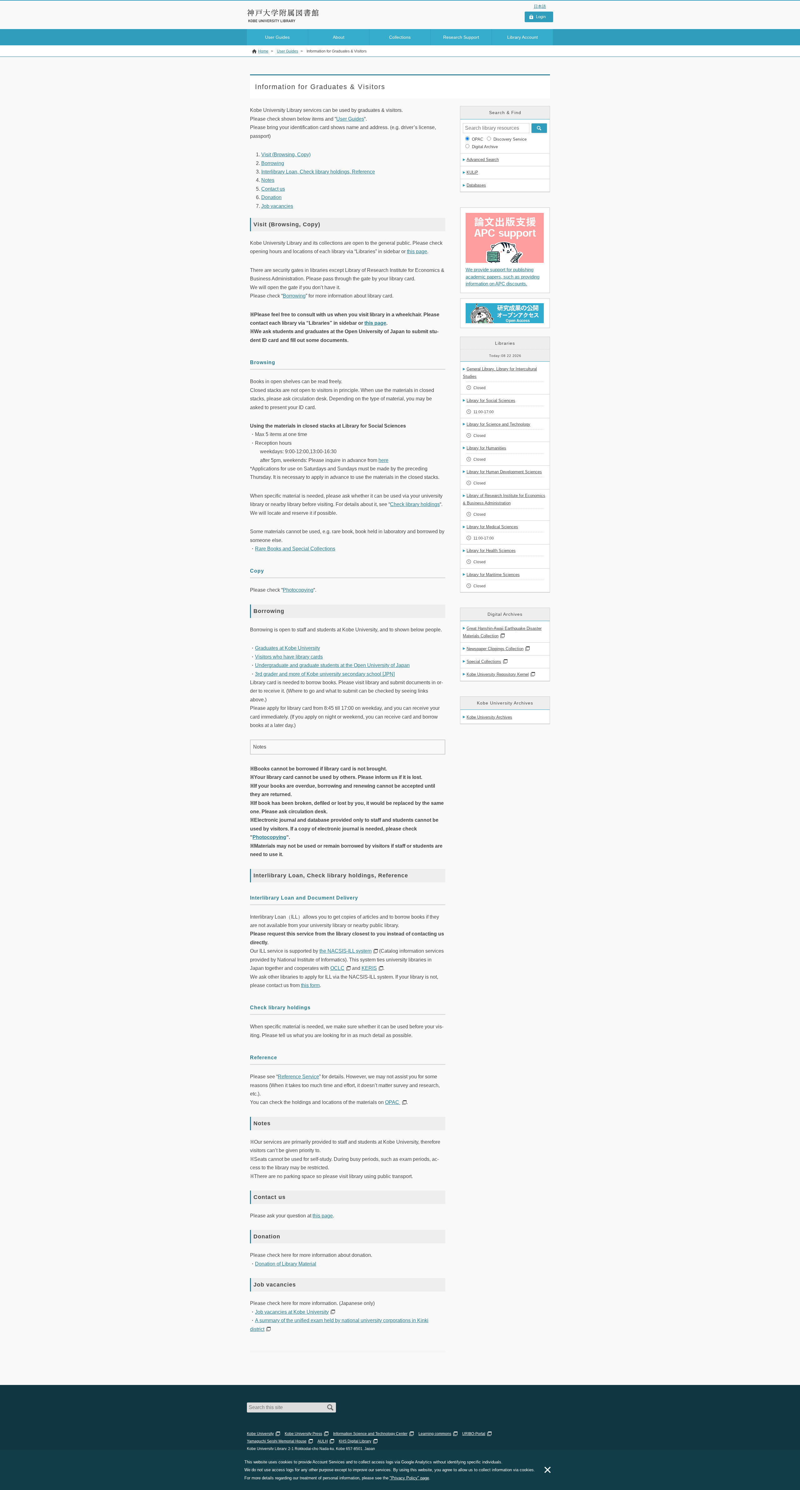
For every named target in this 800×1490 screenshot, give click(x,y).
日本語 (540, 6)
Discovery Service (510, 139)
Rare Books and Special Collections (295, 548)
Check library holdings (415, 504)
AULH (323, 1441)
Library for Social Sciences (491, 400)
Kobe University (260, 1434)
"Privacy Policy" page (409, 1478)
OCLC (337, 968)
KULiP (472, 172)
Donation (271, 197)
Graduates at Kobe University (287, 648)
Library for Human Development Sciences (504, 471)
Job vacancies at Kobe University (292, 1312)
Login (541, 16)
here (383, 460)
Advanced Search (483, 159)
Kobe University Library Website (275, 21)
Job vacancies (277, 206)
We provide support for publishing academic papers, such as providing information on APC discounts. (502, 276)
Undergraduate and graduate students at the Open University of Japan (332, 665)
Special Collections (484, 661)
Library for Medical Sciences (492, 526)
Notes (267, 180)
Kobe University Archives (489, 717)
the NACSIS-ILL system (345, 951)
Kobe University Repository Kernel (498, 674)
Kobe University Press (303, 1434)
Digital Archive (485, 146)
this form (310, 985)
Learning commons (434, 1434)
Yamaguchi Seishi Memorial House (277, 1441)
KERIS (369, 968)
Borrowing (272, 163)
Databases (476, 185)
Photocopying (298, 590)
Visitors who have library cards (289, 657)
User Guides (350, 119)
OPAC (392, 1102)
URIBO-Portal (473, 1434)
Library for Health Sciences (491, 550)
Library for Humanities (486, 448)
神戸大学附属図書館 (283, 13)
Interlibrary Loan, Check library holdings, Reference (318, 171)
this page (417, 251)
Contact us (273, 189)
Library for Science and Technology (498, 424)
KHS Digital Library (355, 1441)
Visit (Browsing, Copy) (286, 154)
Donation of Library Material (285, 1264)
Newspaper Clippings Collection (495, 648)
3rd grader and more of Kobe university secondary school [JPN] (325, 674)
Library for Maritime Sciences (493, 574)
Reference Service (298, 1076)
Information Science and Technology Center (370, 1434)
